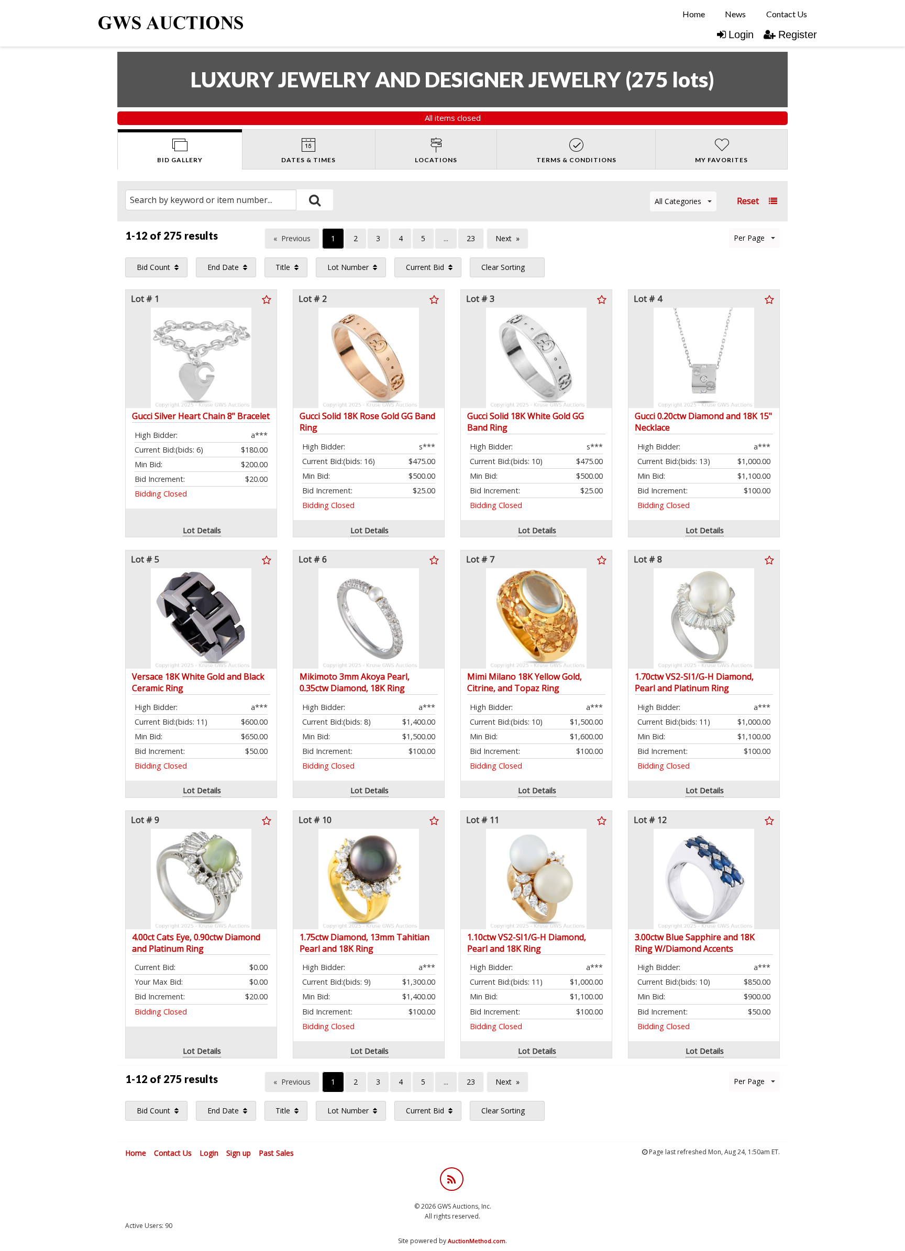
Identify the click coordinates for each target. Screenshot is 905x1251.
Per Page (749, 238)
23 (471, 238)
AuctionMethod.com (476, 1241)
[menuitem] (693, 14)
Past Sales (276, 1153)
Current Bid (425, 267)
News (735, 14)
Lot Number (348, 267)
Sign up (238, 1153)
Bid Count (153, 267)
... (446, 238)
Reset (748, 201)
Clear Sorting (503, 267)
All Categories (678, 201)
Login (741, 34)
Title (282, 267)
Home (693, 14)
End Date (223, 267)
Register (797, 34)
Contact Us (786, 14)
